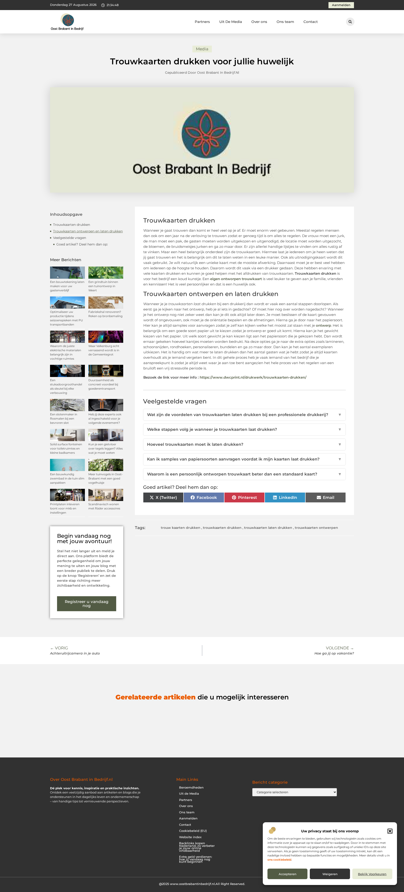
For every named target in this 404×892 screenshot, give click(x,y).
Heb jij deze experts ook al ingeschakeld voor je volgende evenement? (104, 418)
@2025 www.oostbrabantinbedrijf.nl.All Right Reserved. (202, 884)
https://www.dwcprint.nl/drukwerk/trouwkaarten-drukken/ (253, 377)
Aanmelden (188, 818)
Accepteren (287, 874)
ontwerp (323, 325)
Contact (310, 21)
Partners (202, 21)
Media (202, 49)
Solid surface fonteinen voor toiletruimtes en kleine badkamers (66, 448)
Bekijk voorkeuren (372, 874)
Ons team (285, 21)
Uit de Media (189, 793)
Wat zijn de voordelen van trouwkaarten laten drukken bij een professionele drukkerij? (244, 414)
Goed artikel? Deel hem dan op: (82, 244)
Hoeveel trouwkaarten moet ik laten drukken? (244, 444)
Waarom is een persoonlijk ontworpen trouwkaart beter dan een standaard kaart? (244, 474)
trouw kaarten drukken (180, 528)
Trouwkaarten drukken (71, 225)
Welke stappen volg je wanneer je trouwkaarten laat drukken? (244, 429)
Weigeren (330, 874)
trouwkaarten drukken (222, 528)
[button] (390, 831)
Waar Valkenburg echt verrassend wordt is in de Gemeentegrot (103, 350)
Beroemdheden (191, 787)
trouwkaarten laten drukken (268, 528)
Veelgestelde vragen (69, 238)
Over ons (259, 21)
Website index (190, 837)
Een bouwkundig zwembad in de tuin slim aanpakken (67, 478)
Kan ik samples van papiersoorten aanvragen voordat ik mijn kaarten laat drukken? (244, 459)
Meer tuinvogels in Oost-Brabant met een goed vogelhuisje (105, 478)
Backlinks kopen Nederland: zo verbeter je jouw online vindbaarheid (197, 846)
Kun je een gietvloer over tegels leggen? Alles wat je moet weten (105, 448)
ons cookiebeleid (279, 859)
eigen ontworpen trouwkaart (236, 279)
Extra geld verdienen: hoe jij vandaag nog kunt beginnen (195, 859)
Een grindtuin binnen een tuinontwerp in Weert (103, 286)
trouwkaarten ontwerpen (316, 528)
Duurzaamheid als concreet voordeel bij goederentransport (103, 384)
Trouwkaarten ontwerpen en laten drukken (88, 231)
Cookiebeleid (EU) (193, 831)
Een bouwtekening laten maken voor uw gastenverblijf (67, 286)
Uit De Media (230, 21)
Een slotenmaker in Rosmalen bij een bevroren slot (63, 418)
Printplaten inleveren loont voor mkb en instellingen (64, 508)
